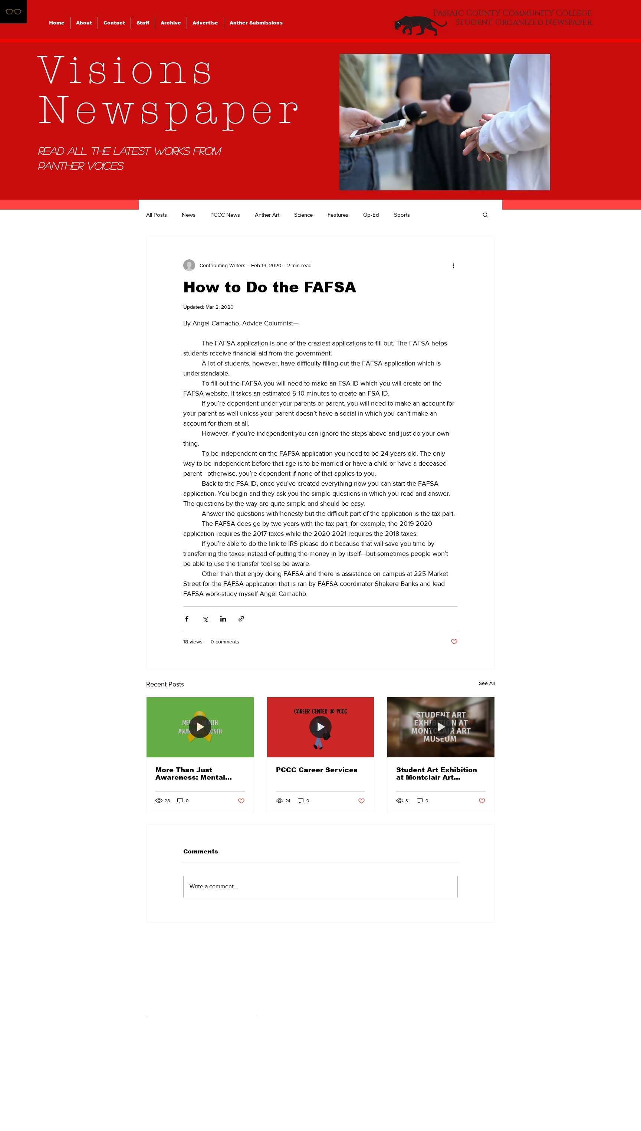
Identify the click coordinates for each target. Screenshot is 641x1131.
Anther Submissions (463, 1078)
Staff (432, 1024)
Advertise (442, 1060)
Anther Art (267, 215)
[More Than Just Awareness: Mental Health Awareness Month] (200, 727)
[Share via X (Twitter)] (204, 618)
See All (487, 683)
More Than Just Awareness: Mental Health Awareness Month (190, 773)
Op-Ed (371, 215)
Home (434, 971)
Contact (439, 1007)
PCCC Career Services (317, 770)
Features (338, 215)
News (188, 215)
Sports (402, 215)
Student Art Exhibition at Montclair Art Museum (436, 773)
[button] (444, 122)
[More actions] (453, 265)
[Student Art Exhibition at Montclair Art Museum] (440, 727)
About (435, 989)
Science (303, 215)
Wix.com (372, 1101)
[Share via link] (241, 618)
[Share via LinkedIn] (223, 618)
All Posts (156, 215)
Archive (438, 1042)
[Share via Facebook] (186, 618)
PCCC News (225, 215)
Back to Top (12, 1098)
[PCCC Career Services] (320, 727)
